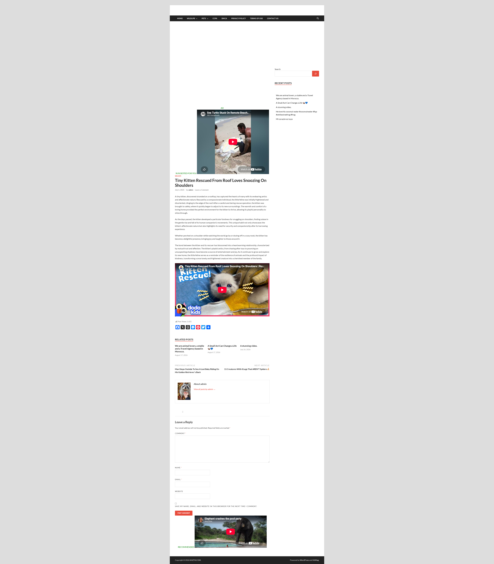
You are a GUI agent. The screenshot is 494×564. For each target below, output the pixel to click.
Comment (180, 433)
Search (278, 69)
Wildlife (191, 18)
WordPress (304, 560)
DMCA (224, 18)
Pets (204, 18)
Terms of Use (256, 18)
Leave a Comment (202, 190)
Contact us (272, 18)
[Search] (315, 74)
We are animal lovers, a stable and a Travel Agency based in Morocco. (189, 348)
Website (179, 491)
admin (190, 190)
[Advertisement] (247, 44)
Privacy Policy (238, 18)
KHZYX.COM (195, 560)
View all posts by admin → (204, 389)
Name (178, 468)
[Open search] (318, 18)
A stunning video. (248, 345)
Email (178, 479)
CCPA (215, 18)
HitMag (316, 560)
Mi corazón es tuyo (284, 119)
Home (180, 18)
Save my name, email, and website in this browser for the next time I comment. (216, 506)
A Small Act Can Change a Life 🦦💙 (292, 103)
